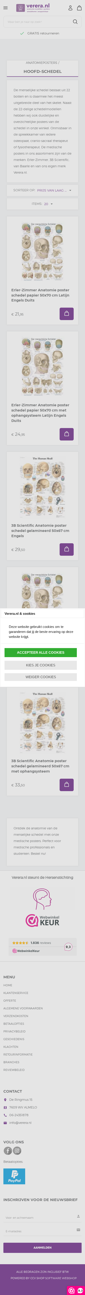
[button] (41, 652)
